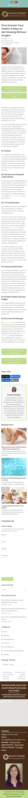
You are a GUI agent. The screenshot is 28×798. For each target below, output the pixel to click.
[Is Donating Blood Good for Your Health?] (14, 495)
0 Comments (7, 45)
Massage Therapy (8, 664)
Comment (4, 555)
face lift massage (9, 322)
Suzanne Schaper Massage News (13, 651)
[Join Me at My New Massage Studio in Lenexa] (14, 467)
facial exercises (14, 228)
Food (5, 631)
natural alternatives (16, 196)
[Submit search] (25, 590)
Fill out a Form (15, 742)
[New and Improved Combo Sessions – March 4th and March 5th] (14, 436)
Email (3, 541)
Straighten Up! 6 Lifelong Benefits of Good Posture (20, 675)
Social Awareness (9, 647)
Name (3, 535)
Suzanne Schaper (8, 41)
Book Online (19, 745)
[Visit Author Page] (14, 389)
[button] (26, 14)
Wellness (16, 43)
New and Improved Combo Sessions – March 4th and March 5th (13, 448)
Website (3, 549)
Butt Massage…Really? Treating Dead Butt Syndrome (7, 675)
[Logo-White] (14, 757)
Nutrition (6, 643)
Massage (6, 635)
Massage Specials (8, 43)
